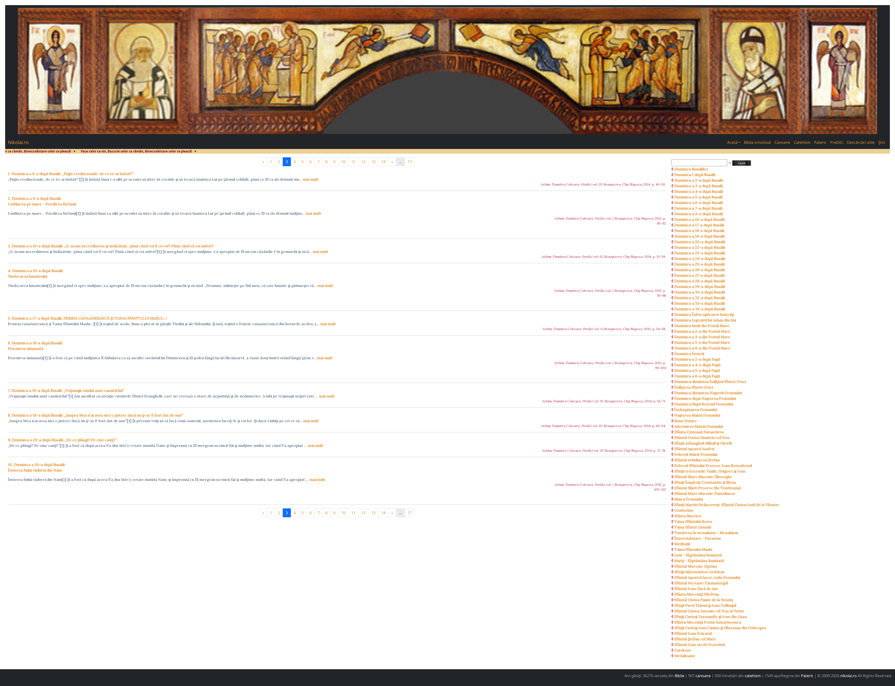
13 (373, 161)
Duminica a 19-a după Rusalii (699, 236)
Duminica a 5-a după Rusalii (698, 197)
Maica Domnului (688, 499)
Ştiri (881, 142)
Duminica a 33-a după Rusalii (699, 303)
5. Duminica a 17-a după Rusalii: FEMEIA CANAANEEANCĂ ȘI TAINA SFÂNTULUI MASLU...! (87, 318)
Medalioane (684, 655)
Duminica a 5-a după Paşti (697, 370)
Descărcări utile (860, 142)
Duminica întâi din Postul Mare (701, 325)
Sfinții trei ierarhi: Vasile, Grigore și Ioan (709, 471)
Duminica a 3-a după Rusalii (698, 185)
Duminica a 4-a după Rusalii (698, 191)
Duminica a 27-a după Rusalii (699, 275)
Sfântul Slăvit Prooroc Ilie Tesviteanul (707, 488)
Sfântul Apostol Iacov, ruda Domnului (707, 577)
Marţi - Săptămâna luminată (699, 560)
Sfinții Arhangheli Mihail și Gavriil (703, 443)
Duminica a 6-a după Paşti (697, 376)
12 (363, 161)
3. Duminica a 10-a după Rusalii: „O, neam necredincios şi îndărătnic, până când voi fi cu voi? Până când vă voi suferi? (110, 246)
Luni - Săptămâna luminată (698, 555)
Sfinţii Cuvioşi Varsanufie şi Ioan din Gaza (710, 616)
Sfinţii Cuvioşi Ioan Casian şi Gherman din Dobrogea (720, 627)
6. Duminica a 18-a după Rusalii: (35, 346)
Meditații (682, 543)
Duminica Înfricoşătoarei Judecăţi (704, 314)
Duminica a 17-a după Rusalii (699, 225)
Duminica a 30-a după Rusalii (699, 292)
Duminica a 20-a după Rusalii (699, 241)
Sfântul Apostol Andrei (694, 448)
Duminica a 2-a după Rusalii (698, 180)
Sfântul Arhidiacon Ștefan (697, 460)
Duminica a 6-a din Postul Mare (702, 348)
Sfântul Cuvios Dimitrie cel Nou (702, 437)
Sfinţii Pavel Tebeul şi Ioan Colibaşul (705, 605)
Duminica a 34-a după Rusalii (699, 309)
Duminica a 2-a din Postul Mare (702, 331)
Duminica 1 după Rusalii (694, 174)
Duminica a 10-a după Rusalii (699, 219)
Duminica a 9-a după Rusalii (698, 213)
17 (410, 161)
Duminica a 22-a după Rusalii (699, 247)
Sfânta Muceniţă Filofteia (696, 594)
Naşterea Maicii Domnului (697, 415)
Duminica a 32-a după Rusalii (699, 297)
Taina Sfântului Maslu (693, 549)
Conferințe (684, 510)
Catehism (802, 142)
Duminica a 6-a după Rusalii (698, 202)
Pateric (820, 142)
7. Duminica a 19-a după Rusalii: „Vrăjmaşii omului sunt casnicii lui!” (66, 390)
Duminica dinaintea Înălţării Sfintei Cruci (710, 381)
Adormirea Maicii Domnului (698, 426)
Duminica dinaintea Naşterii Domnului (708, 392)
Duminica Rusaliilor (691, 169)
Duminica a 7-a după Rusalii (698, 208)
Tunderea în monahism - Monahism (706, 532)
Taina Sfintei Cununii (692, 527)
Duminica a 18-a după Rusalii (699, 230)
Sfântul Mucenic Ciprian (695, 566)
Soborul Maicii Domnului (695, 454)
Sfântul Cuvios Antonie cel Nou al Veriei (709, 611)
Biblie (679, 675)
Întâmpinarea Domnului (695, 409)
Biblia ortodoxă (757, 142)
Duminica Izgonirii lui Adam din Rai (705, 320)
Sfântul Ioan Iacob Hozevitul (699, 644)
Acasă (732, 142)
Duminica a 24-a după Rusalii (699, 258)
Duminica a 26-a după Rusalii (699, 269)
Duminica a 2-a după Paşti (697, 359)
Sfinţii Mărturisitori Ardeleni (699, 571)
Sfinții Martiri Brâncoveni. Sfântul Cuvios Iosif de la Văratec (726, 504)
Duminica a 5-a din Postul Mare (702, 342)
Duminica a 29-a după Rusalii (699, 286)
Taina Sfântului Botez (693, 521)
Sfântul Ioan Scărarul (693, 633)
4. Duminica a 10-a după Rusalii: (35, 273)
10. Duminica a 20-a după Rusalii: (36, 467)
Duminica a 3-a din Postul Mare (702, 336)
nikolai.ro (848, 675)
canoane (703, 675)
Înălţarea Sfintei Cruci (693, 387)
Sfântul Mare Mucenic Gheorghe (703, 476)
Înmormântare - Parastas (697, 538)
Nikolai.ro (18, 142)
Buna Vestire (685, 420)
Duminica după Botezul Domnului (703, 404)
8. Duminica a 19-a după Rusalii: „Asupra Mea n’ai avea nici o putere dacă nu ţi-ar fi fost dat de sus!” (95, 415)
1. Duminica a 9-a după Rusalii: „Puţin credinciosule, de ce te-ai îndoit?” (71, 173)
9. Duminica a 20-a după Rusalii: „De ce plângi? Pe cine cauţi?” (62, 440)
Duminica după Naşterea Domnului (705, 398)
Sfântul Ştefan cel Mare (695, 639)
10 (343, 161)
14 (383, 161)
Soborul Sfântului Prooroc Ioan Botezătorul (713, 465)
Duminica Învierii (689, 353)
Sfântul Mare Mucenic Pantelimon (704, 493)
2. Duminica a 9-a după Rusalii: (42, 201)
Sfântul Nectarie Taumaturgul (701, 583)
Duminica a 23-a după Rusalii (699, 253)
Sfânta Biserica (687, 516)
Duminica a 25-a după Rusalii (699, 264)
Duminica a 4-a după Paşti (697, 364)
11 (353, 161)
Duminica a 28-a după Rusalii (699, 281)
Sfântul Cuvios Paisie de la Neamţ (703, 599)
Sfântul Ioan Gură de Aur (696, 588)
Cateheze (682, 650)
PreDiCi (836, 142)
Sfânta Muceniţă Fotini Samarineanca (707, 622)
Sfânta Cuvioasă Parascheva (699, 432)
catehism (753, 675)
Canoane (782, 142)
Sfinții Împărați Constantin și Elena (705, 482)
